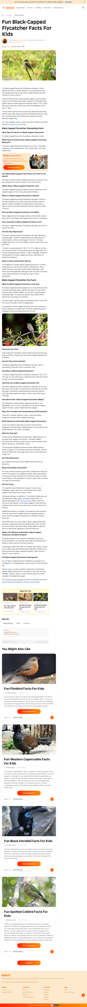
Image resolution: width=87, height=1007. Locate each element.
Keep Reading (30, 711)
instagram (46, 994)
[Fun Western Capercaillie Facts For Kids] (29, 739)
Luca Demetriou (18, 42)
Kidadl (3, 15)
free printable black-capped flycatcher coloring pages (21, 582)
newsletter (26, 994)
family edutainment (28, 997)
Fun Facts (30, 7)
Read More (68, 2)
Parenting (38, 7)
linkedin (46, 997)
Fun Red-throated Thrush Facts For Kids (25, 607)
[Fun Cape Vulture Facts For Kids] (10, 596)
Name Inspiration (58, 7)
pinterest (46, 992)
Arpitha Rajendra (11, 693)
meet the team (27, 992)
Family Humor (47, 7)
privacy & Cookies (69, 992)
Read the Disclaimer (11, 642)
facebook (46, 989)
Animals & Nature (8, 603)
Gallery (8, 78)
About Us (25, 989)
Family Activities (20, 7)
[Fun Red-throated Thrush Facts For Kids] (25, 596)
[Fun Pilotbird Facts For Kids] (29, 668)
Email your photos (14, 167)
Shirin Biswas (10, 767)
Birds (18, 623)
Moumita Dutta (11, 845)
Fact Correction (43, 642)
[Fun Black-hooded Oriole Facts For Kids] (40, 596)
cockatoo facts (14, 124)
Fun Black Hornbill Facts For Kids (28, 841)
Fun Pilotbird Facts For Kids (24, 688)
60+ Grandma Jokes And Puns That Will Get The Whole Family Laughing (39, 2)
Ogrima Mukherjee (21, 40)
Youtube (46, 999)
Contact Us (5, 989)
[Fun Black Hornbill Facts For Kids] (29, 821)
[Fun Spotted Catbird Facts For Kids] (29, 891)
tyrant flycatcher (26, 501)
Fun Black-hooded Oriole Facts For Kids (40, 607)
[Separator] (83, 995)
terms (66, 989)
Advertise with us (7, 992)
